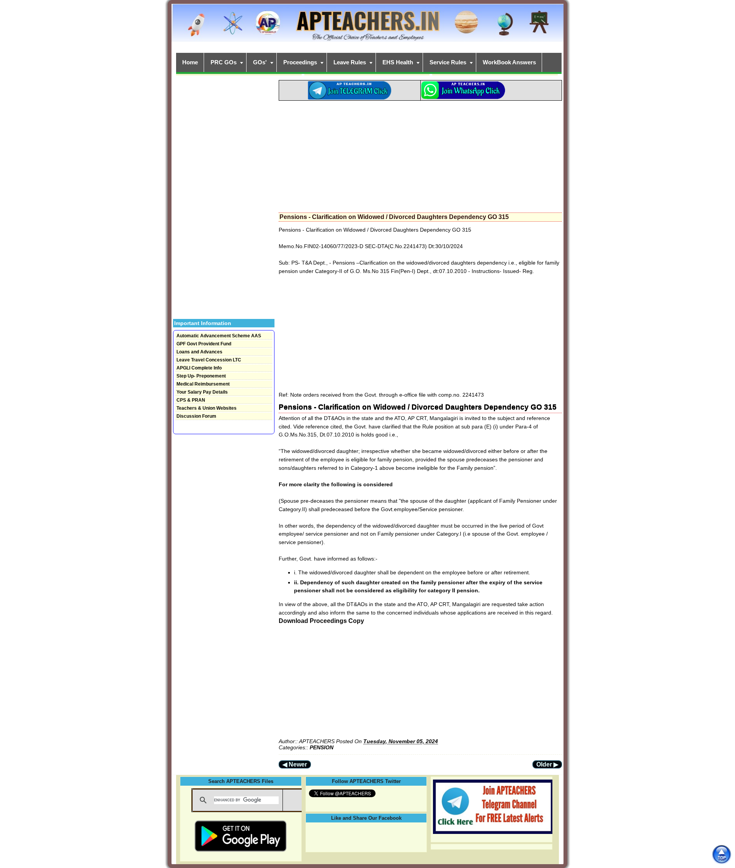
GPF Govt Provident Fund (203, 344)
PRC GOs (224, 62)
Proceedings (300, 62)
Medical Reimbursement (203, 384)
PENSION (321, 747)
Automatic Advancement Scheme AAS (218, 335)
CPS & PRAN (190, 400)
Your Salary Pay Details (202, 392)
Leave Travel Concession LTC (208, 360)
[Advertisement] (420, 154)
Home (190, 62)
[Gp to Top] (721, 854)
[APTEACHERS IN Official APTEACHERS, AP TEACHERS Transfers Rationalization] (368, 27)
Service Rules (448, 62)
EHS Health (397, 62)
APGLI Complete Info (199, 368)
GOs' (260, 62)
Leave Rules (349, 62)
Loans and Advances (199, 352)
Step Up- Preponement (201, 376)
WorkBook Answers (509, 62)
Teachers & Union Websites (206, 408)
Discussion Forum (196, 416)
